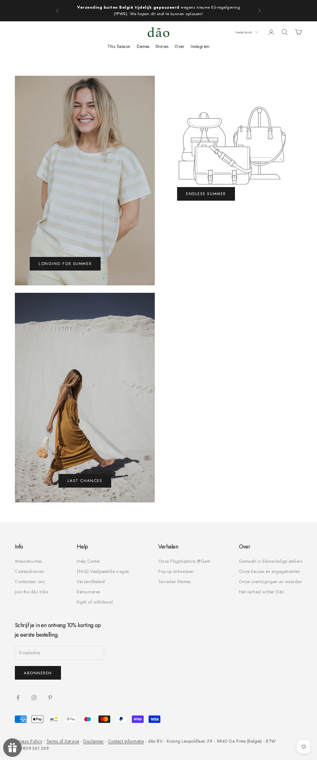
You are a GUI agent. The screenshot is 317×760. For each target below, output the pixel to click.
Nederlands (243, 32)
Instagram (200, 46)
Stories (162, 46)
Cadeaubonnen (29, 571)
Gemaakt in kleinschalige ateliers (270, 561)
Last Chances (84, 481)
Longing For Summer (65, 264)
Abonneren (38, 673)
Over (180, 46)
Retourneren (89, 592)
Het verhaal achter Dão (261, 592)
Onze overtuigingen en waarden (270, 582)
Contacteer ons (29, 582)
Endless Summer (206, 194)
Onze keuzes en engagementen (269, 571)
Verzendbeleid (91, 582)
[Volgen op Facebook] (18, 697)
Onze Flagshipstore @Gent (184, 561)
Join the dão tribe (31, 592)
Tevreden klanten (174, 582)
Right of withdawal (95, 602)
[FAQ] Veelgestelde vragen (103, 571)
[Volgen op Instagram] (34, 697)
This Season (119, 46)
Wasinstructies (28, 561)
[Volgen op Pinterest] (50, 697)
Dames (143, 46)
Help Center (88, 561)
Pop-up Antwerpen (176, 571)
